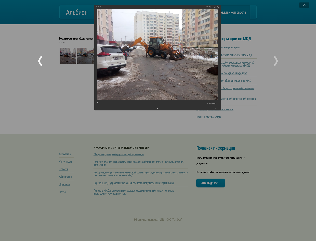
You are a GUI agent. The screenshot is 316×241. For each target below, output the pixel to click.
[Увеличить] (214, 6)
